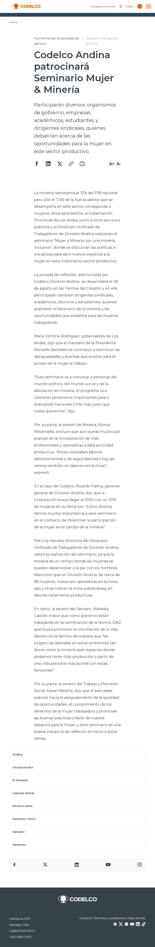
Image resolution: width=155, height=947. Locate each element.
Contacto (85, 918)
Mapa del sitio (136, 918)
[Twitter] (59, 164)
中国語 (129, 6)
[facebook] (14, 866)
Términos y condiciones (109, 918)
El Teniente (20, 780)
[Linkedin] (48, 164)
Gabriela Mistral (23, 793)
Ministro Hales (22, 806)
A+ (112, 163)
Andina (17, 754)
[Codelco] (26, 6)
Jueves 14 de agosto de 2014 (102, 40)
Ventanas (19, 844)
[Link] (71, 164)
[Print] (82, 164)
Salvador (18, 832)
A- (118, 163)
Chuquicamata (22, 767)
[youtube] (108, 866)
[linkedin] (76, 866)
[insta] (139, 865)
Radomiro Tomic (24, 819)
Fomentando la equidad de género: (56, 40)
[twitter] (45, 866)
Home (13, 22)
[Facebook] (37, 164)
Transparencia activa (102, 6)
